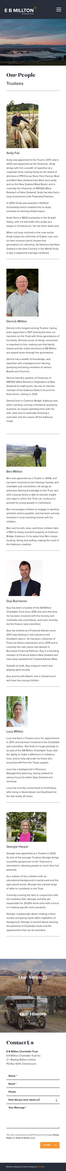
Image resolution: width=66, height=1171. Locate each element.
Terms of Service (23, 1137)
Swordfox (41, 1166)
